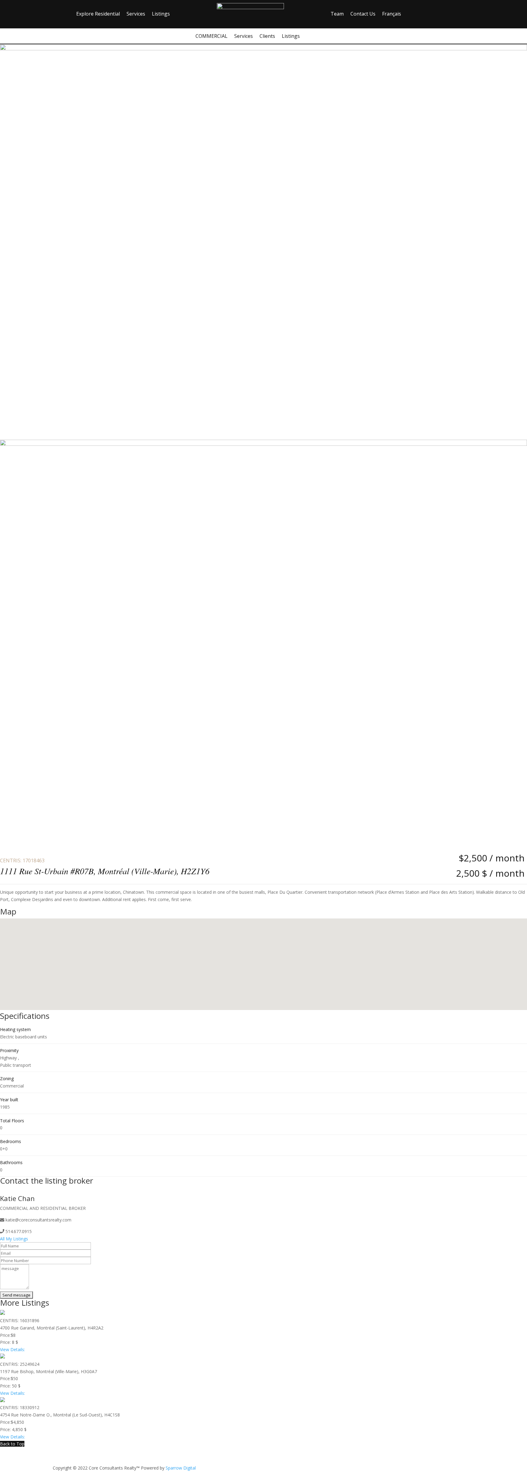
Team (337, 14)
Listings (161, 14)
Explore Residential (98, 14)
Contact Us (362, 14)
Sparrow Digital (181, 1468)
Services (136, 14)
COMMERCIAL (211, 36)
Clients (267, 36)
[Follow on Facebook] (439, 1466)
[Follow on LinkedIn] (468, 1466)
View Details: (12, 1349)
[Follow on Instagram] (453, 1466)
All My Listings (14, 1239)
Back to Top (12, 1444)
